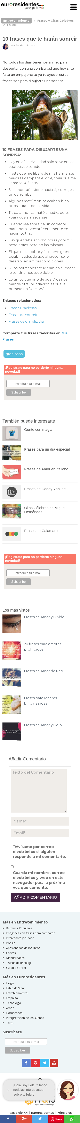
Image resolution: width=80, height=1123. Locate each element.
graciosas (14, 354)
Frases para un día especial (47, 449)
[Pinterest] (35, 1063)
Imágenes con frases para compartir (30, 933)
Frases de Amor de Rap (43, 671)
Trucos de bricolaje (19, 963)
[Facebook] (26, 1063)
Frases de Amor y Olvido (44, 617)
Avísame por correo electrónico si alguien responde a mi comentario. (39, 852)
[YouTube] (54, 1063)
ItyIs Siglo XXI (18, 1113)
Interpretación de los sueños (25, 1018)
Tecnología (13, 1003)
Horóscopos (14, 1013)
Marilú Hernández (23, 45)
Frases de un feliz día (26, 321)
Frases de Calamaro (41, 531)
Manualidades (15, 958)
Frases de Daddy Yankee (45, 489)
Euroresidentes (42, 1113)
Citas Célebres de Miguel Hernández (44, 510)
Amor (10, 1008)
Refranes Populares (19, 928)
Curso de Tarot (16, 968)
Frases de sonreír (23, 315)
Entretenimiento (16, 993)
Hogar (10, 983)
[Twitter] (44, 1063)
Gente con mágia (38, 430)
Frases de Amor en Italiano (46, 469)
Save (58, 1119)
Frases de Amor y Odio (43, 725)
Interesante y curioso (20, 938)
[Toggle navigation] (73, 7)
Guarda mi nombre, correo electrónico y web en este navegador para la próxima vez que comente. (39, 880)
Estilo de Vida (15, 988)
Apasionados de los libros (23, 948)
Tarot (10, 1023)
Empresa (12, 998)
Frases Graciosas (23, 308)
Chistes (11, 953)
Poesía (10, 943)
